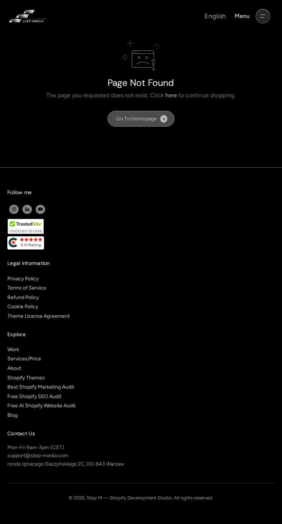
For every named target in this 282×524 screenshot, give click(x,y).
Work (13, 349)
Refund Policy (23, 297)
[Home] (27, 16)
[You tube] (40, 209)
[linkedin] (27, 209)
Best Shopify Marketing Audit (40, 387)
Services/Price (24, 359)
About (14, 368)
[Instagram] (14, 209)
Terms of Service (26, 288)
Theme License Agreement (38, 316)
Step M (94, 498)
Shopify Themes (26, 378)
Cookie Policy (22, 306)
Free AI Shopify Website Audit (41, 406)
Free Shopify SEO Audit (34, 396)
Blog (12, 415)
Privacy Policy (23, 279)
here (171, 95)
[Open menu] (263, 16)
